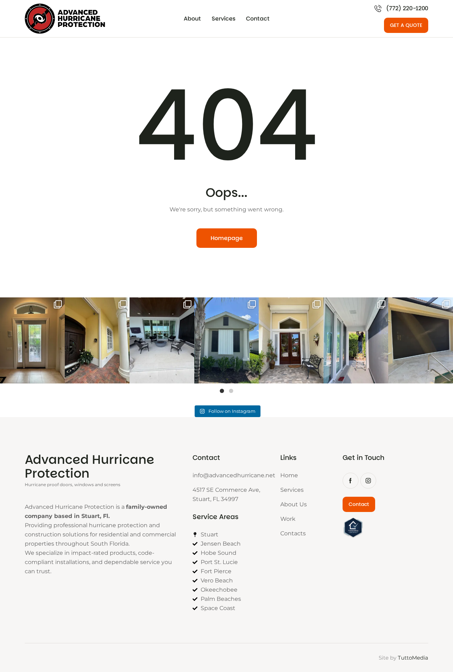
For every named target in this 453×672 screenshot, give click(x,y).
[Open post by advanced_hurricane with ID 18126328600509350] (355, 340)
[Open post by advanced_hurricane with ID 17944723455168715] (291, 340)
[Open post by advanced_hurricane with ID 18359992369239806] (162, 340)
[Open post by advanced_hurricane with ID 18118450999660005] (226, 340)
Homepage (227, 238)
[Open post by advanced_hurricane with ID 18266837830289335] (97, 340)
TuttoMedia (413, 657)
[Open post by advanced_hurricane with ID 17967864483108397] (32, 340)
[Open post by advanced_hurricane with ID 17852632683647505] (420, 340)
